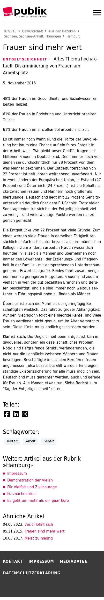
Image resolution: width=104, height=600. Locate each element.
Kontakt (13, 561)
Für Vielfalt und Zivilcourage (32, 486)
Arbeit (30, 441)
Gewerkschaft (32, 31)
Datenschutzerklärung (31, 573)
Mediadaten (74, 561)
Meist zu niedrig (28, 538)
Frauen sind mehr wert (34, 531)
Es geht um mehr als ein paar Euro (38, 500)
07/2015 (10, 31)
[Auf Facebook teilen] (7, 414)
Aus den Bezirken (62, 31)
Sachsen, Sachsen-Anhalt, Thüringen (32, 36)
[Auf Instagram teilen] (25, 414)
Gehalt (49, 441)
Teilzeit (12, 441)
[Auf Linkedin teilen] (16, 414)
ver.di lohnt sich (28, 524)
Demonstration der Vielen (30, 480)
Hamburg (74, 36)
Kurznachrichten (21, 493)
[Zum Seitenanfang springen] (87, 586)
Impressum (17, 473)
